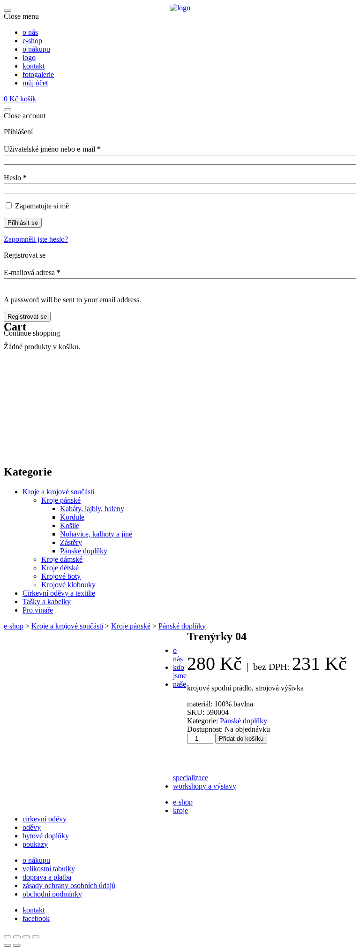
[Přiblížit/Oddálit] (7, 937)
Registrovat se (27, 316)
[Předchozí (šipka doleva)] (7, 945)
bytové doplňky (45, 836)
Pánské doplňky (83, 551)
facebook (36, 918)
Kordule (72, 517)
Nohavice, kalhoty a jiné (96, 534)
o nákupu (36, 860)
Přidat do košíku (241, 738)
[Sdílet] (26, 937)
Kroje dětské (60, 568)
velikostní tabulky (48, 869)
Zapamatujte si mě (42, 206)
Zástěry (71, 542)
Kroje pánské (61, 500)
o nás (178, 654)
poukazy (35, 844)
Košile (69, 525)
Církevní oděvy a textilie (58, 593)
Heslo (15, 178)
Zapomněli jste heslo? (36, 239)
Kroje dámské (61, 559)
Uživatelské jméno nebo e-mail (52, 149)
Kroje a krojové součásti (58, 492)
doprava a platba (46, 877)
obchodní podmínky (52, 894)
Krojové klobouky (68, 585)
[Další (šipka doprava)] (17, 945)
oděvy (31, 827)
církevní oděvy (44, 819)
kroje (180, 810)
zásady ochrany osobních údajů (68, 886)
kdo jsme (180, 671)
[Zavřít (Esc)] (35, 937)
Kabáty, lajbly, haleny (92, 509)
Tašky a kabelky (46, 602)
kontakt (33, 910)
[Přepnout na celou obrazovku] (17, 937)
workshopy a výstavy (204, 786)
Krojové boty (61, 576)
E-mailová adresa (32, 272)
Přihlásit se (23, 222)
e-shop (13, 626)
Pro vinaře (37, 610)
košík (20, 99)
